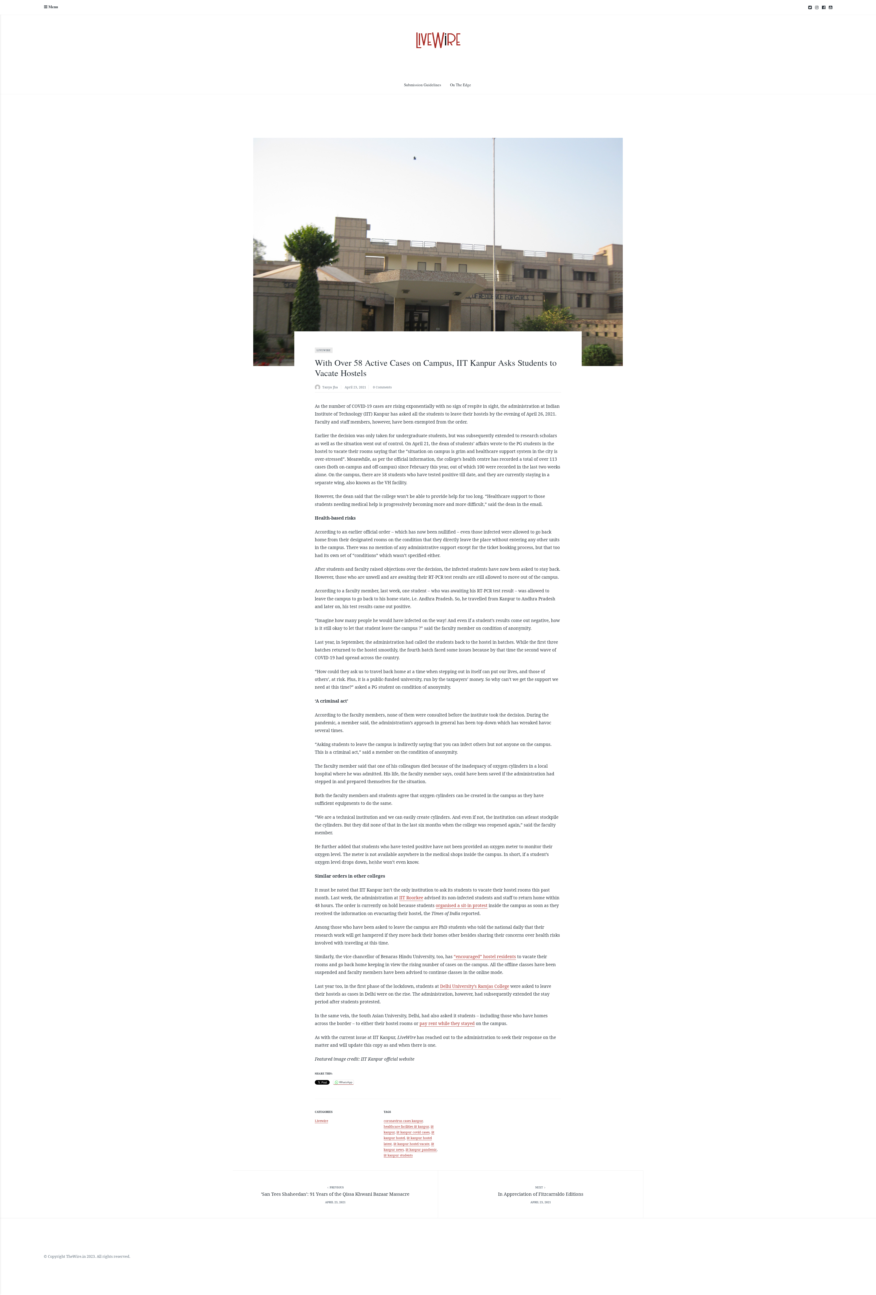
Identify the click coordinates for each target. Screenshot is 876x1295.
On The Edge (460, 84)
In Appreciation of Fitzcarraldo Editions (540, 1194)
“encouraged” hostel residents (485, 957)
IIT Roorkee (411, 898)
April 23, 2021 (355, 387)
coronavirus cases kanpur (403, 1121)
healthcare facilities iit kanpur (406, 1126)
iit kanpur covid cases (413, 1132)
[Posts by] (318, 387)
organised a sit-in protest (462, 905)
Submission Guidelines (422, 84)
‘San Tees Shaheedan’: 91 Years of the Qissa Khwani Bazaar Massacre (335, 1194)
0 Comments (382, 387)
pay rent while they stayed (447, 1023)
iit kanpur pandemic (421, 1149)
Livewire (324, 350)
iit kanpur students (398, 1155)
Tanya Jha (330, 387)
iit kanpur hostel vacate (411, 1144)
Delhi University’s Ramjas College (474, 986)
